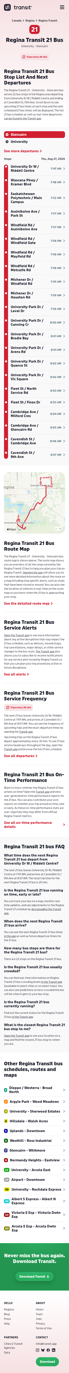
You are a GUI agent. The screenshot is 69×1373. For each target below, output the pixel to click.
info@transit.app (46, 1343)
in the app (10, 936)
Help (7, 1323)
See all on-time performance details (28, 825)
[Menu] (62, 7)
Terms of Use (44, 1328)
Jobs (39, 1319)
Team (39, 1314)
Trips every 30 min (36, 56)
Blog (7, 1314)
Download (47, 1362)
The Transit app (45, 651)
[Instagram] (37, 1350)
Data (7, 1352)
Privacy (40, 1323)
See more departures (21, 151)
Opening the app (33, 572)
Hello (8, 1303)
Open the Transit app (16, 635)
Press (7, 1319)
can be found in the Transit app (22, 118)
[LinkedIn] (53, 1350)
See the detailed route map (27, 603)
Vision (39, 1309)
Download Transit (32, 1276)
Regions (9, 1309)
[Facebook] (48, 1350)
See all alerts (15, 674)
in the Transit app (51, 982)
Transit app (26, 731)
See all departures (19, 756)
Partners (11, 1337)
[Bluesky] (43, 1350)
